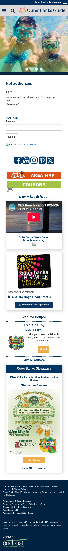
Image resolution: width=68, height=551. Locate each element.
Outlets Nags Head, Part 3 (31, 297)
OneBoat (22, 522)
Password (12, 121)
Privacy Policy (19, 489)
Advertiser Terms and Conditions (18, 513)
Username (12, 104)
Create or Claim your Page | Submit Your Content (25, 504)
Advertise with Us (11, 510)
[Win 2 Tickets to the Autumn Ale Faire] (34, 420)
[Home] (42, 10)
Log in (12, 136)
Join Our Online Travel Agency (17, 507)
